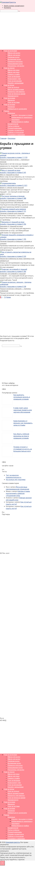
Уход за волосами (10, 51)
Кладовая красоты (13, 842)
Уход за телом (9, 85)
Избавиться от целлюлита (17, 109)
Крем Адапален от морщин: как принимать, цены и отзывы (23, 423)
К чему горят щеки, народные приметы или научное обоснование (22, 410)
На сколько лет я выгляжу (15, 479)
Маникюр (11, 100)
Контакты (7, 8)
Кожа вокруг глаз (14, 79)
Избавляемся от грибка (20, 122)
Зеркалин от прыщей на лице (11, 226)
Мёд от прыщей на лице (9, 175)
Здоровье (11, 113)
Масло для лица (13, 72)
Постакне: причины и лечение (11, 200)
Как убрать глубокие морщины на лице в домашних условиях (21, 436)
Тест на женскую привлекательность (13, 476)
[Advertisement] (17, 30)
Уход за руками (9, 98)
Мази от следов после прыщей (12, 187)
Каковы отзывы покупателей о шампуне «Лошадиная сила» (18, 493)
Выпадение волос (14, 59)
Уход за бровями (14, 77)
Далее (8, 297)
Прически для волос (15, 61)
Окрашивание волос (15, 64)
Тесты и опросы (13, 126)
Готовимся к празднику (16, 135)
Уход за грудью (13, 87)
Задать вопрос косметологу (14, 6)
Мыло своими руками (16, 89)
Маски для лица (13, 70)
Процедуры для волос (16, 66)
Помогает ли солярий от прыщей (12, 274)
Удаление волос (14, 57)
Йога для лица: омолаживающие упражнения (17, 488)
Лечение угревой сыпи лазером (12, 213)
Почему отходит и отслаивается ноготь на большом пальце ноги (22, 449)
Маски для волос (14, 53)
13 (5, 297)
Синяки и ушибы (14, 74)
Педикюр (11, 107)
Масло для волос (14, 55)
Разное (6, 111)
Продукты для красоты (16, 92)
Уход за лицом (9, 68)
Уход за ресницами (15, 81)
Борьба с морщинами (15, 83)
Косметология (13, 124)
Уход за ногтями (14, 102)
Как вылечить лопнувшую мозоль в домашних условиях (21, 397)
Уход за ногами (9, 105)
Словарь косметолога (16, 130)
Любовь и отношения (16, 132)
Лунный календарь (15, 128)
